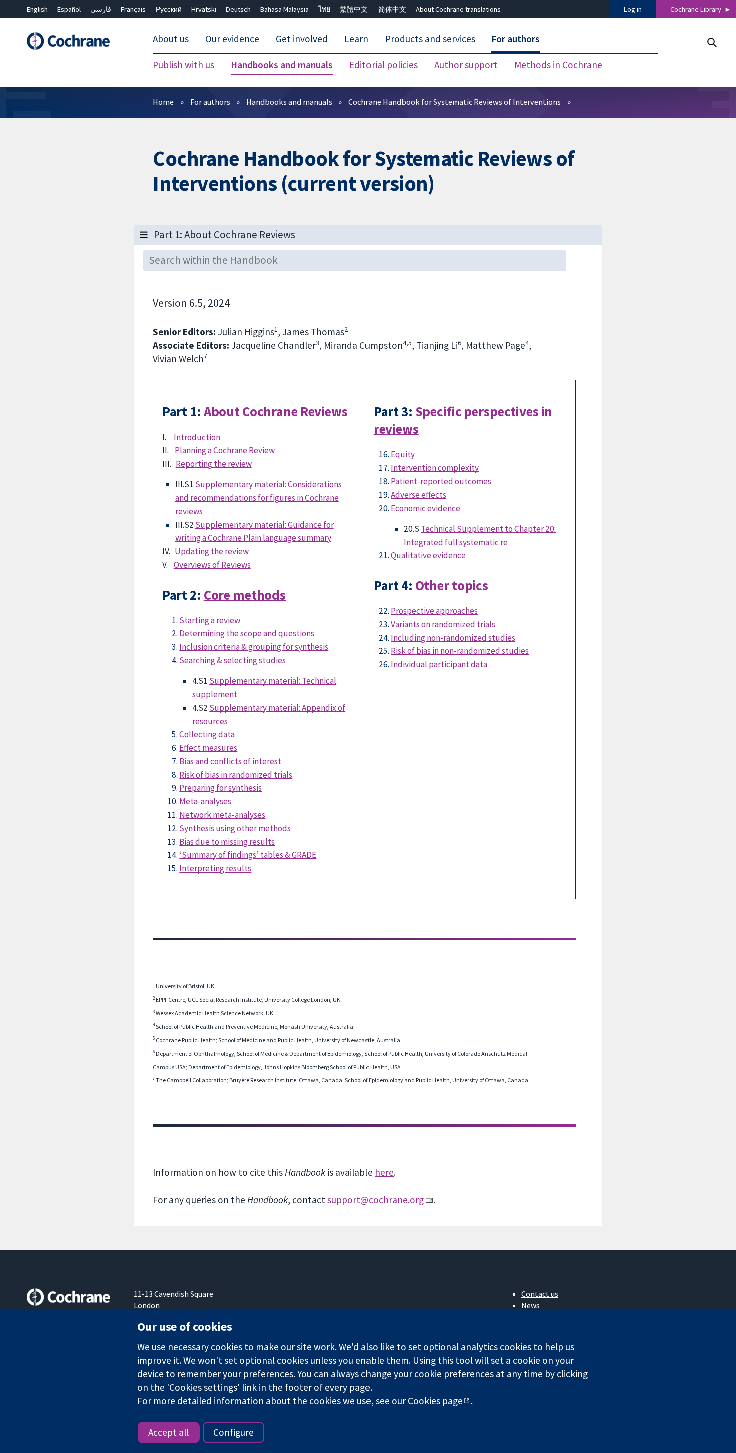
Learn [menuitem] (356, 39)
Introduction (197, 437)
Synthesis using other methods (235, 828)
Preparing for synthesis (220, 787)
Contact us (539, 1294)
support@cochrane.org (375, 1200)
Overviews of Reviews (212, 564)
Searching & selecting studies (232, 660)
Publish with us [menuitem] (183, 65)
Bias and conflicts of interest (230, 761)
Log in (633, 9)
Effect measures (208, 747)
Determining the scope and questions (246, 633)
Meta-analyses (205, 801)
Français (133, 9)
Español (69, 9)
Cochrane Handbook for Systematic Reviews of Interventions (454, 102)
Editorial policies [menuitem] (383, 65)
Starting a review (209, 620)
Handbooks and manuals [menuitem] (282, 65)
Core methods (245, 595)
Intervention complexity (435, 467)
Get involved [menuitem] (302, 39)
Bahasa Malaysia (284, 9)
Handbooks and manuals (289, 102)
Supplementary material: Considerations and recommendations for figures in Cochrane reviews (258, 498)
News (530, 1305)
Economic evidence (425, 508)
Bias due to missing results (227, 841)
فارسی (100, 9)
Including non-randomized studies (453, 637)
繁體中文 (354, 9)
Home (163, 102)
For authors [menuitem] (515, 39)
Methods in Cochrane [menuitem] (558, 65)
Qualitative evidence (428, 555)
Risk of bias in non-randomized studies (460, 650)
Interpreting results (215, 868)
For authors (210, 102)
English (37, 9)
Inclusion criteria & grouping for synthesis (253, 646)
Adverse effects (418, 494)
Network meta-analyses (222, 814)
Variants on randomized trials (443, 624)
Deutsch (238, 9)
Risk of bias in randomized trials (235, 774)
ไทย (324, 9)
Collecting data (207, 734)
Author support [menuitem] (466, 65)
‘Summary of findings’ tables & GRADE (247, 854)
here (384, 1172)
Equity (403, 454)
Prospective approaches (434, 610)
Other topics (451, 585)
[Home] (73, 41)
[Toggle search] (711, 42)
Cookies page (435, 1401)
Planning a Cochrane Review (225, 450)
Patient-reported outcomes (441, 481)
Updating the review (212, 551)
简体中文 (392, 9)
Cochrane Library (695, 9)
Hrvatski (203, 9)
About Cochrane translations (458, 9)
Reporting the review (214, 463)
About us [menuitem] (171, 39)
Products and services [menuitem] (430, 39)
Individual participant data (439, 664)
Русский (169, 9)
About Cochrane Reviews (276, 411)
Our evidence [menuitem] (232, 39)
